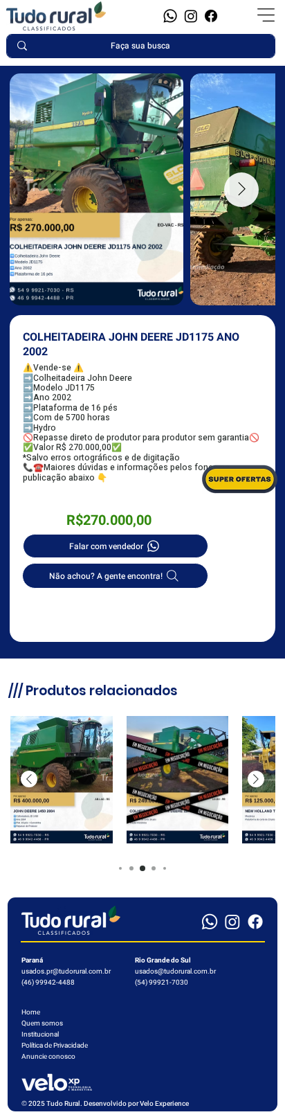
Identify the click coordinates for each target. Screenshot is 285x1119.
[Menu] (266, 15)
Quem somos (42, 1023)
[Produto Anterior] (29, 779)
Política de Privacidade (54, 1045)
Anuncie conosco (48, 1057)
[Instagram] (191, 16)
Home (30, 1012)
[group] (142, 780)
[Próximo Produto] (256, 779)
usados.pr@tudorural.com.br (66, 971)
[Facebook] (211, 16)
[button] (170, 16)
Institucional (40, 1034)
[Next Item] (241, 189)
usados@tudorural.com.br (175, 971)
